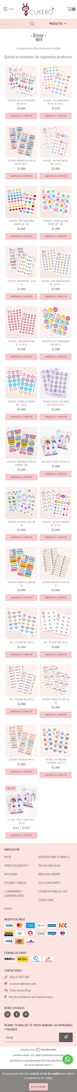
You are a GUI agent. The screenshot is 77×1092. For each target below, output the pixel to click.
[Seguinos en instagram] (7, 1014)
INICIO (7, 857)
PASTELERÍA (10, 874)
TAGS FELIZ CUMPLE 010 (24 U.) (55, 461)
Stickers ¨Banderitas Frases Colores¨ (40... (21, 463)
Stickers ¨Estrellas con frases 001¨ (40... (55, 222)
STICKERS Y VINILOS (15, 883)
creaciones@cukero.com (22, 984)
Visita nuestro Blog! (20, 990)
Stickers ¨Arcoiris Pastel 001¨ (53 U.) (55, 162)
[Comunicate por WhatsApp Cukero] (67, 1059)
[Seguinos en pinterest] (26, 1014)
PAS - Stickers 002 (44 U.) (56, 642)
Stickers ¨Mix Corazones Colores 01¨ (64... (21, 222)
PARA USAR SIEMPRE (49, 874)
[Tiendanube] (38, 1051)
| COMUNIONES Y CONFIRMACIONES (14, 893)
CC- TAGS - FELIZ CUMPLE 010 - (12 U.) (21, 821)
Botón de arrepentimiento (38, 1065)
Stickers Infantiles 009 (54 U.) (55, 701)
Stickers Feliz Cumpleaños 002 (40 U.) (56, 343)
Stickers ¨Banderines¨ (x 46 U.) (21, 282)
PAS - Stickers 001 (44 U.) (21, 642)
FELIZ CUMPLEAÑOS (49, 883)
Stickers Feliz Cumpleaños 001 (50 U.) (21, 102)
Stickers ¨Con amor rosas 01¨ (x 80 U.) (21, 343)
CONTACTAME (46, 900)
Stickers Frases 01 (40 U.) (21, 759)
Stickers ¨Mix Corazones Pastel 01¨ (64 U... (55, 102)
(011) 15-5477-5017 (19, 977)
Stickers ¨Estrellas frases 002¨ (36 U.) (21, 403)
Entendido (38, 1086)
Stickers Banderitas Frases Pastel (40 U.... (21, 162)
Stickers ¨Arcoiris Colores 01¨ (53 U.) (55, 523)
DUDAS (8, 909)
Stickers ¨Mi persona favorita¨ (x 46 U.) (56, 761)
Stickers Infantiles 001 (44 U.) (21, 523)
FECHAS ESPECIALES (49, 865)
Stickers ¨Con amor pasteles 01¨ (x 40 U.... (55, 282)
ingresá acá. (62, 1060)
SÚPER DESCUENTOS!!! (16, 865)
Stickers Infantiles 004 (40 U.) (21, 583)
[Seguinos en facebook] (16, 1014)
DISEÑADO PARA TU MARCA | (54, 857)
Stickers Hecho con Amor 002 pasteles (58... (56, 403)
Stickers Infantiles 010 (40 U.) (55, 583)
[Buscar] (32, 24)
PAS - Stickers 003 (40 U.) (21, 699)
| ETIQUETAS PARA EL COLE (53, 891)
